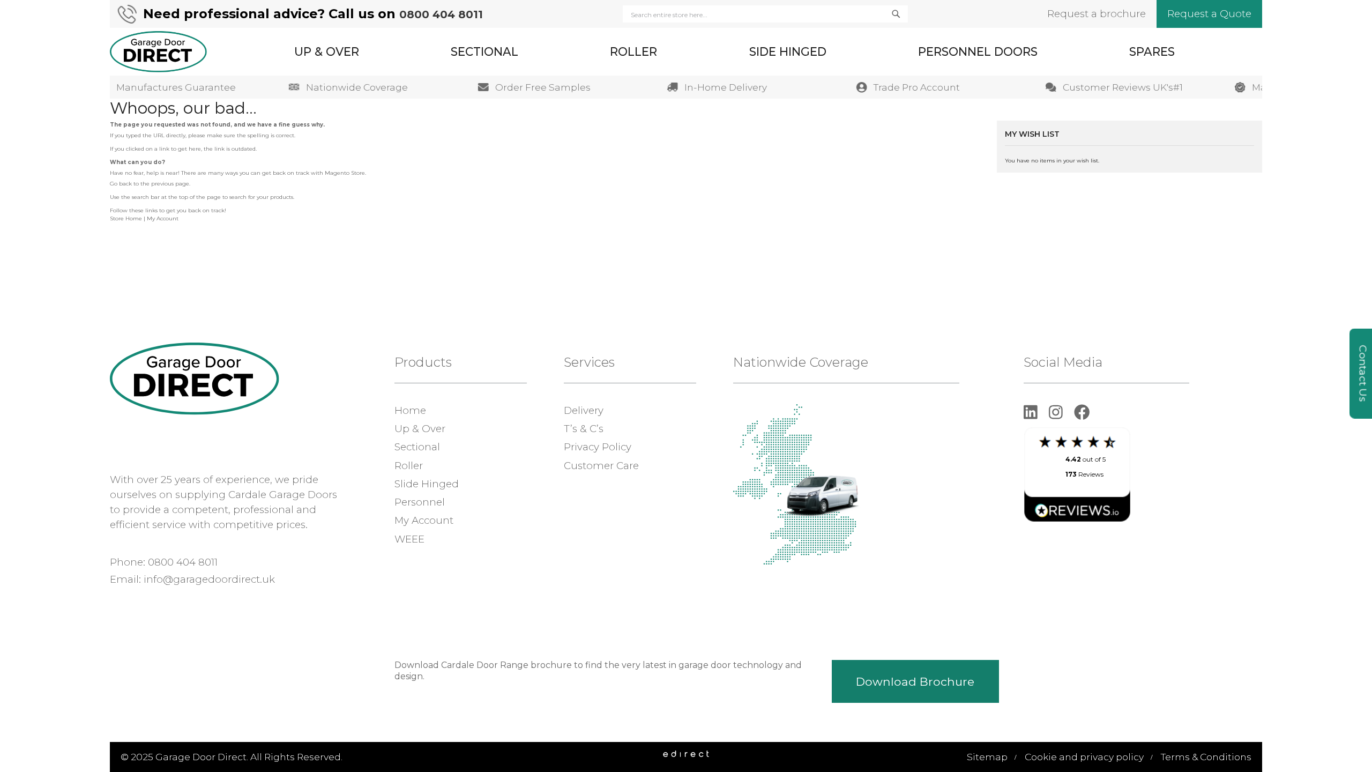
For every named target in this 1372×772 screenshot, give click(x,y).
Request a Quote (1209, 14)
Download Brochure (915, 681)
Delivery (583, 410)
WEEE (409, 539)
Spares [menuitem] (1152, 51)
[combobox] (765, 14)
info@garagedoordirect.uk (209, 579)
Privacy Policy (597, 447)
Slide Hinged (426, 484)
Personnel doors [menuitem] (978, 51)
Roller (408, 465)
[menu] (734, 52)
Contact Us (1363, 373)
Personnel (419, 502)
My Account (162, 218)
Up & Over (419, 428)
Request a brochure (1096, 14)
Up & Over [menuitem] (326, 51)
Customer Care (601, 465)
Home (410, 410)
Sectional (417, 447)
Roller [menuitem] (633, 51)
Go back (121, 183)
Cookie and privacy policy (1084, 756)
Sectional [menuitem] (484, 51)
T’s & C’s (583, 428)
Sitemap (987, 756)
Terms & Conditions (1206, 756)
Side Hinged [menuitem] (787, 51)
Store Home (126, 218)
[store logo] (158, 51)
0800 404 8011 (441, 14)
